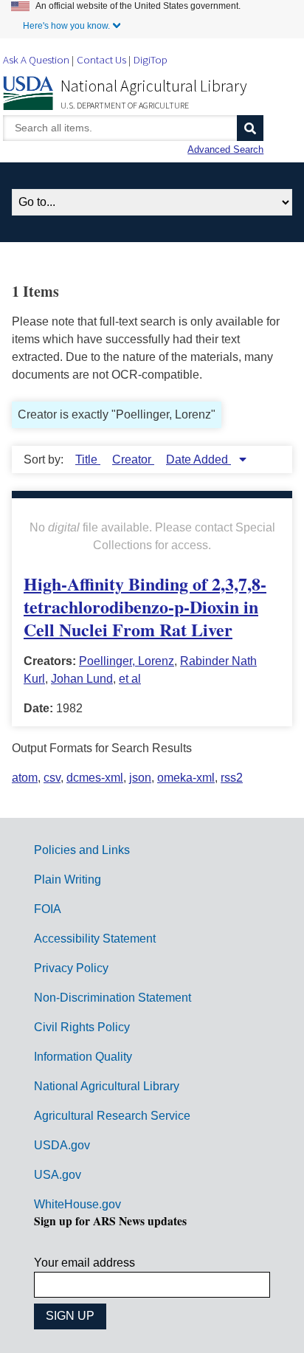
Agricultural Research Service (112, 1115)
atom (25, 777)
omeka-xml (186, 777)
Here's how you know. (66, 26)
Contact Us (101, 59)
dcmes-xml (94, 777)
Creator (133, 459)
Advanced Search (225, 149)
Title (87, 459)
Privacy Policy (71, 968)
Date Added (198, 459)
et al (130, 678)
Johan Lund (82, 678)
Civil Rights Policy (82, 1027)
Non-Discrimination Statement (112, 997)
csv (52, 777)
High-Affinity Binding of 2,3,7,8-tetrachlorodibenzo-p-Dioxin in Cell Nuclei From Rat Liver (145, 606)
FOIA (47, 909)
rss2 (232, 777)
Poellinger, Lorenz (126, 661)
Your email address (84, 1262)
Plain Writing (67, 879)
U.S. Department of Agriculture (125, 105)
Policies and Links (82, 850)
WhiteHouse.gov (77, 1204)
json (140, 777)
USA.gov (57, 1174)
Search (250, 128)
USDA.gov (62, 1145)
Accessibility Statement (95, 938)
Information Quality (83, 1056)
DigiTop (150, 59)
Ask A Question (36, 59)
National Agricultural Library (154, 85)
